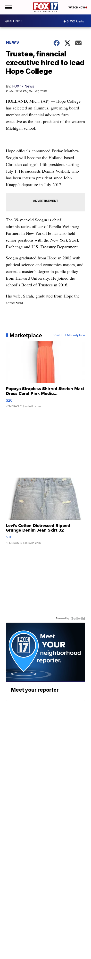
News (12, 42)
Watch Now (76, 7)
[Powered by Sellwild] (78, 618)
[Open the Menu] (8, 7)
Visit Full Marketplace (69, 335)
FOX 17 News (23, 86)
